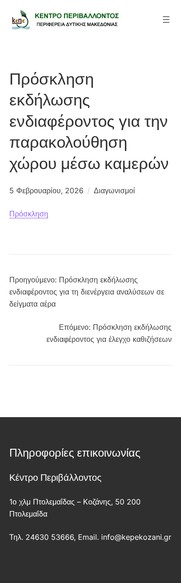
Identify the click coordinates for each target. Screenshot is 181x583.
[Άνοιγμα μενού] (166, 19)
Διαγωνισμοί (114, 190)
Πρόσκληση (28, 213)
